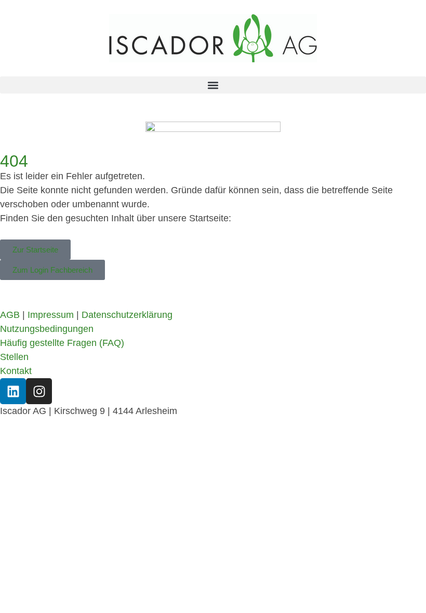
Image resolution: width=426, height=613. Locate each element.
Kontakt (16, 371)
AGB (10, 315)
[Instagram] (39, 391)
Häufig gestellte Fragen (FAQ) (62, 343)
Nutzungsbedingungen (47, 329)
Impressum (51, 315)
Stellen (14, 357)
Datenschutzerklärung (127, 315)
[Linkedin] (13, 391)
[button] (213, 85)
